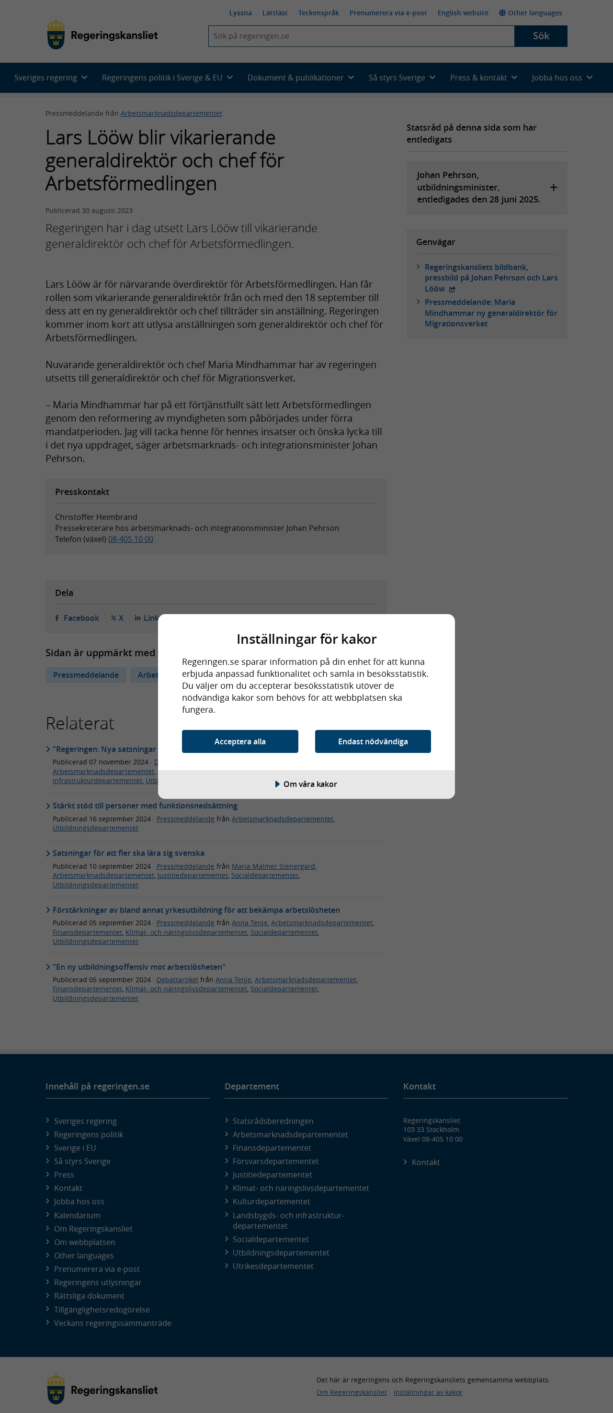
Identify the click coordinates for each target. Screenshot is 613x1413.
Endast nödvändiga (373, 741)
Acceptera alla (240, 741)
